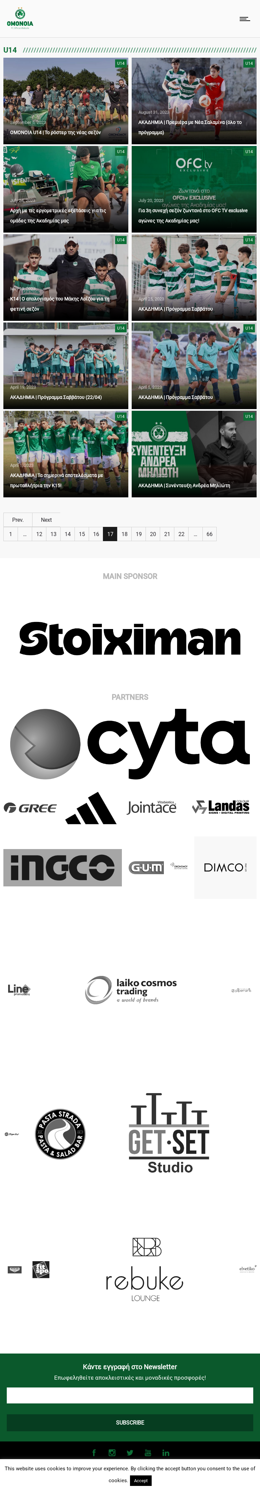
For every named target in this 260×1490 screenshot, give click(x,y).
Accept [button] (141, 1480)
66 (210, 534)
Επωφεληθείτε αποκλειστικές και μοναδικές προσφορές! (130, 1377)
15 (82, 534)
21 (167, 534)
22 (181, 534)
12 (39, 534)
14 (68, 534)
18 (125, 534)
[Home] (20, 27)
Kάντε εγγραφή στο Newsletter (130, 1367)
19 (139, 534)
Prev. (18, 520)
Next (46, 520)
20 (153, 534)
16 (96, 534)
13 (53, 534)
